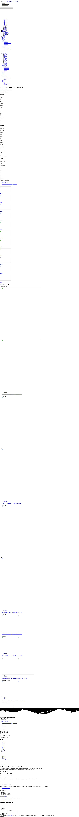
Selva (5, 26)
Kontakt (5, 49)
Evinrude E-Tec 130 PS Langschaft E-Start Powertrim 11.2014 (11, 503)
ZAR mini (6, 42)
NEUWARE (4, 31)
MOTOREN (4, 18)
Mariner (5, 23)
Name (1, 807)
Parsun (5, 25)
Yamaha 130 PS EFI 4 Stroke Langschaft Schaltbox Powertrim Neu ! (12, 655)
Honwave (6, 44)
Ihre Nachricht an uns (4, 813)
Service (3, 81)
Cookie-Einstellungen (6, 726)
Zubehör (5, 35)
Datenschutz (2, 814)
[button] (39, 51)
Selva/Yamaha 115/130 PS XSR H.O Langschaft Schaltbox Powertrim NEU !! (13, 700)
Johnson (5, 22)
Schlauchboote (6, 34)
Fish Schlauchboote (7, 43)
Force (5, 20)
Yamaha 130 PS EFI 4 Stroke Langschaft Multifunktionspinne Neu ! (12, 612)
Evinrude (5, 19)
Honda (5, 21)
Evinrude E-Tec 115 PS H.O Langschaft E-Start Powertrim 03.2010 (12, 394)
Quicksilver (6, 45)
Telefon (1, 808)
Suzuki (5, 27)
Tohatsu (5, 28)
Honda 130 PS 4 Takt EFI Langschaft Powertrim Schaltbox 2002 (12, 634)
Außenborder (6, 33)
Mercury (5, 24)
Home (1, 89)
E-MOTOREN (4, 30)
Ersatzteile (4, 80)
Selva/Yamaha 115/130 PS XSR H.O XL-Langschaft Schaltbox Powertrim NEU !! (14, 678)
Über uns (5, 82)
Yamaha (5, 29)
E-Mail (1, 809)
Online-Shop (6, 32)
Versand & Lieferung (7, 48)
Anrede (1, 805)
